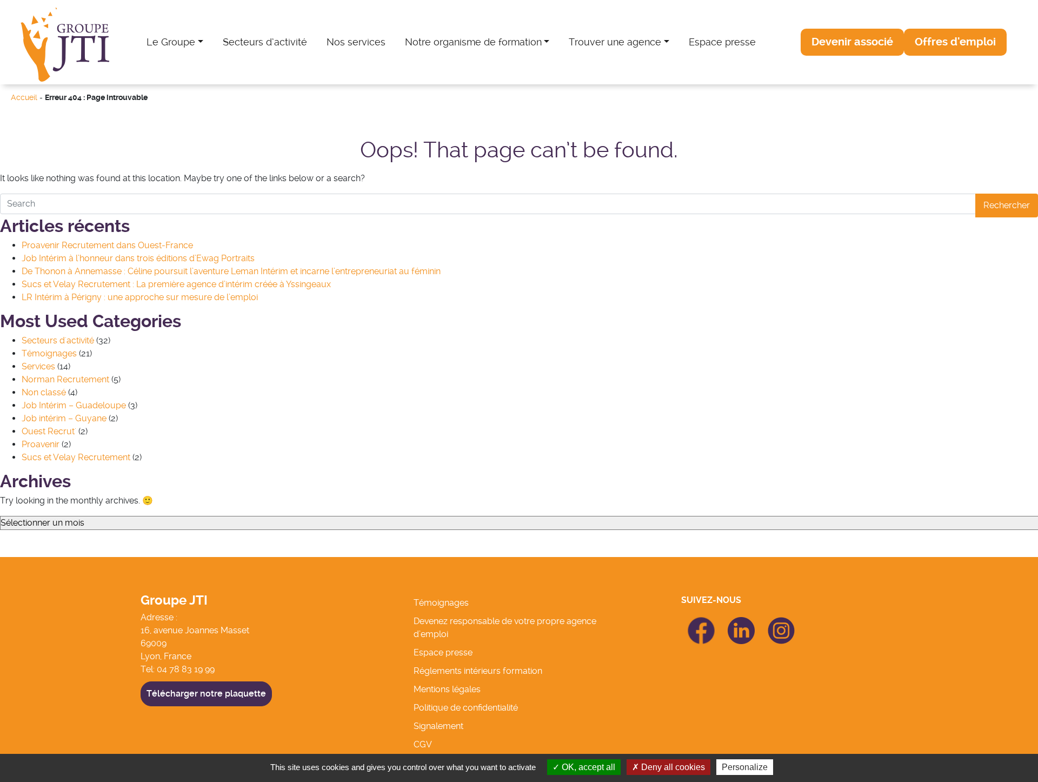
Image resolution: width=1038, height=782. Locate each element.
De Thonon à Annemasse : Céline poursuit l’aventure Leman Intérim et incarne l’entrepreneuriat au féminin (231, 271)
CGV (423, 744)
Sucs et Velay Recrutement (76, 457)
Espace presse (722, 42)
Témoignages (49, 353)
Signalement (438, 726)
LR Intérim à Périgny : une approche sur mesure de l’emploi (140, 297)
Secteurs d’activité (265, 42)
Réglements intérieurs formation (478, 671)
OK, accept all (587, 767)
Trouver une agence (615, 42)
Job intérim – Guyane (64, 418)
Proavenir (40, 444)
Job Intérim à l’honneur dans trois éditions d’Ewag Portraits (138, 258)
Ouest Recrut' (49, 431)
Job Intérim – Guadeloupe (74, 405)
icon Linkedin (741, 623)
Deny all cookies (672, 767)
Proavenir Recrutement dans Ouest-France (107, 245)
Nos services (356, 42)
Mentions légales (447, 689)
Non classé (44, 392)
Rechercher (1006, 205)
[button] (852, 42)
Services (38, 366)
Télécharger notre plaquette (206, 693)
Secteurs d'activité (58, 340)
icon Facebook (701, 622)
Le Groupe (171, 42)
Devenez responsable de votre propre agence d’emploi (505, 627)
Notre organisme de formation (473, 42)
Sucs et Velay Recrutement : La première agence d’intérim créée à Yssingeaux (176, 284)
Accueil (24, 97)
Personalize (745, 767)
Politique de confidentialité (466, 708)
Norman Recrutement (65, 379)
